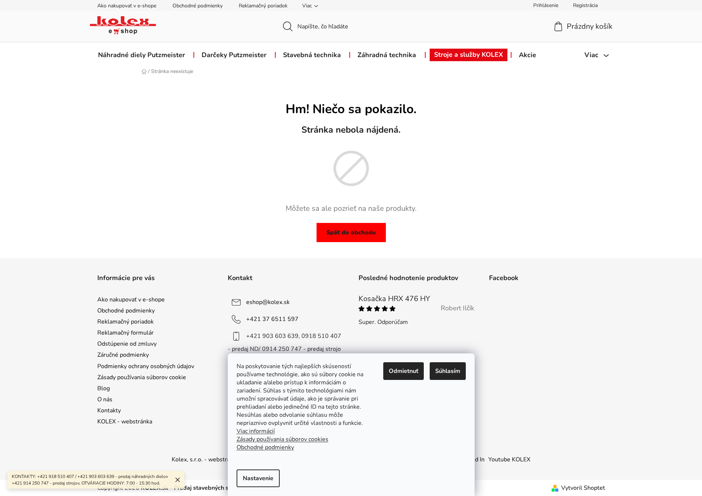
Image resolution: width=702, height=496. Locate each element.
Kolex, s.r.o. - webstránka (205, 459)
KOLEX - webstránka (124, 422)
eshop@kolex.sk (268, 302)
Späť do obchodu (351, 232)
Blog (103, 388)
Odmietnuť (403, 371)
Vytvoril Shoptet (583, 488)
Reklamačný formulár (125, 333)
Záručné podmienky (123, 355)
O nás (104, 399)
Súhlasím (447, 371)
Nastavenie (258, 478)
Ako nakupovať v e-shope (126, 5)
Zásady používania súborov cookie (141, 377)
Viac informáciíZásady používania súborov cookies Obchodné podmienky (282, 439)
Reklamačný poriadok (263, 5)
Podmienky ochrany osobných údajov (145, 366)
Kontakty (109, 410)
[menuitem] (141, 54)
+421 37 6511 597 (272, 319)
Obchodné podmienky (197, 5)
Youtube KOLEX (509, 459)
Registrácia (585, 5)
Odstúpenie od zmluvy (127, 344)
